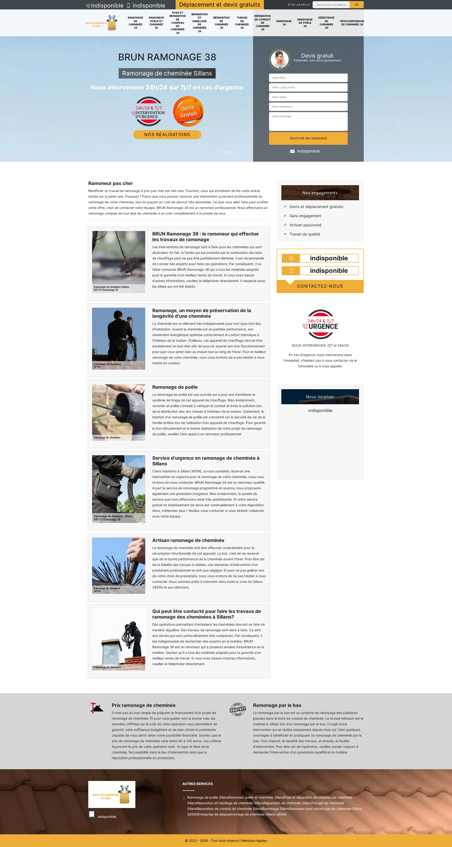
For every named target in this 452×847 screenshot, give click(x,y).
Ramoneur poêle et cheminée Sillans (256, 797)
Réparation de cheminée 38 (221, 22)
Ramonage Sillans (275, 809)
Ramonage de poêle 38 (305, 23)
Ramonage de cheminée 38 (135, 22)
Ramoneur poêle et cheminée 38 (156, 22)
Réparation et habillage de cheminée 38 (199, 23)
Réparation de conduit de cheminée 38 (262, 22)
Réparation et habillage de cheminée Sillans (230, 803)
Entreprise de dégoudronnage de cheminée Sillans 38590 (242, 814)
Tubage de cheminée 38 (242, 22)
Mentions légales (254, 841)
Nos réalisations (167, 134)
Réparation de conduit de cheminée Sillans (229, 809)
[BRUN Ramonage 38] (101, 23)
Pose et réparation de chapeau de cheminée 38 (178, 23)
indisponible (107, 5)
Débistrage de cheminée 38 (326, 22)
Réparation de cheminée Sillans (287, 803)
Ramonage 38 (284, 23)
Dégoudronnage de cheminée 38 (352, 23)
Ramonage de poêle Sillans (208, 797)
